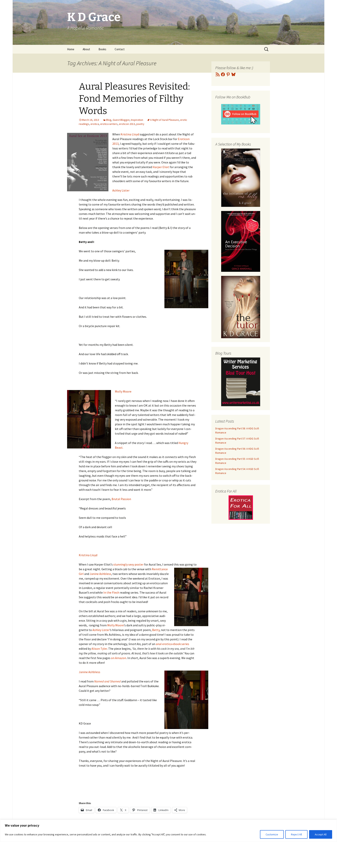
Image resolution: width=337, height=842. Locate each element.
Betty (156, 630)
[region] (168, 831)
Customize (272, 834)
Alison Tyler (99, 648)
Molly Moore (123, 391)
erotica (94, 124)
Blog (108, 120)
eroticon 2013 (127, 124)
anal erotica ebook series (172, 644)
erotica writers (109, 124)
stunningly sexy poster (128, 564)
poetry (140, 124)
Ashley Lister (120, 190)
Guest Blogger (121, 120)
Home (70, 49)
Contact (120, 49)
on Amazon (118, 658)
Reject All (296, 834)
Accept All (320, 834)
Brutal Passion (121, 499)
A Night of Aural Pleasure (164, 120)
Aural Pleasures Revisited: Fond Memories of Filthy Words (134, 99)
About (86, 49)
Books (102, 49)
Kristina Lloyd (130, 134)
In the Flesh (111, 592)
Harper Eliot (161, 167)
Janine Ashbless (100, 574)
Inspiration (137, 120)
